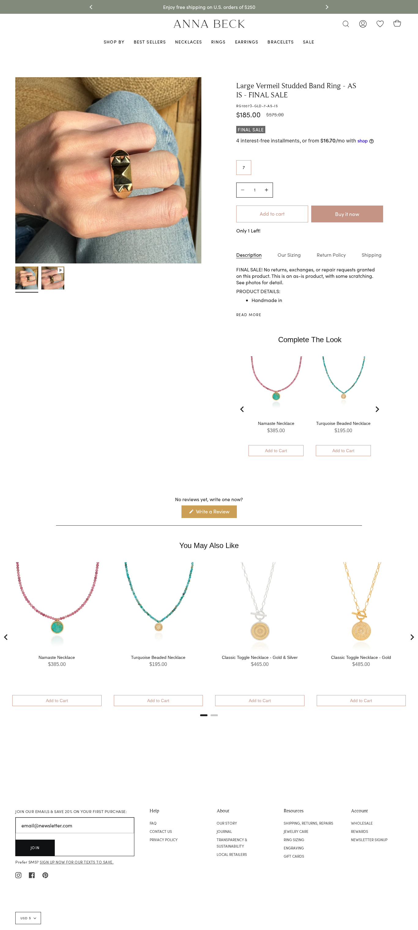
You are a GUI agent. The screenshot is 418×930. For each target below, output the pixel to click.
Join (35, 847)
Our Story (227, 823)
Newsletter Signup (369, 839)
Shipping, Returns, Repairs (308, 823)
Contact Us (161, 831)
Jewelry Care (296, 831)
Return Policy (331, 254)
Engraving (294, 847)
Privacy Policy (163, 839)
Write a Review (216, 513)
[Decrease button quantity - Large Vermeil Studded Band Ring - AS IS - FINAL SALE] (243, 190)
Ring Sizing (294, 839)
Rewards (359, 831)
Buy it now (347, 213)
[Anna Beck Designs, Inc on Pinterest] (45, 874)
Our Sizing (289, 254)
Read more (248, 314)
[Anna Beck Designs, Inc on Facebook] (32, 874)
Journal (224, 831)
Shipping (372, 254)
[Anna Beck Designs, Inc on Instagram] (18, 874)
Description (249, 254)
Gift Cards (294, 856)
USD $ (26, 918)
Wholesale (362, 823)
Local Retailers (232, 854)
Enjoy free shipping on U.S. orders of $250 (209, 7)
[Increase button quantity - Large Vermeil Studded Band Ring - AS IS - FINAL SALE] (265, 190)
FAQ (153, 823)
